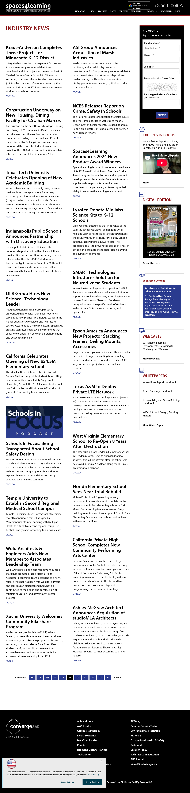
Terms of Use (113, 782)
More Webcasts (151, 358)
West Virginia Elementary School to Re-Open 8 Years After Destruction (99, 441)
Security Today (139, 749)
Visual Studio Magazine (144, 764)
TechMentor (84, 754)
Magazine (80, 11)
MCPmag (136, 735)
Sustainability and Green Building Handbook (161, 401)
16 (47, 677)
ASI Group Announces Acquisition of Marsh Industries (95, 52)
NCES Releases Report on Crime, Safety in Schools (98, 108)
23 (100, 677)
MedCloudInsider (87, 740)
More (177, 11)
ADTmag (135, 721)
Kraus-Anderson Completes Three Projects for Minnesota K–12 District (34, 52)
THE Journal (137, 759)
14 (32, 677)
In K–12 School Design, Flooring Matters (160, 414)
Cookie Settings (67, 782)
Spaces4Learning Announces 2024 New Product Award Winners (97, 156)
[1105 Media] (24, 753)
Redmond (136, 745)
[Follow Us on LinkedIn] (154, 5)
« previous (21, 677)
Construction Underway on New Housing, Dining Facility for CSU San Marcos (33, 115)
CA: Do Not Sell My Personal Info (137, 782)
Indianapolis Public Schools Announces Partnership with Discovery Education (33, 236)
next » (117, 677)
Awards (150, 11)
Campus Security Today (144, 726)
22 (92, 677)
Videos (113, 11)
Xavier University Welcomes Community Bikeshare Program (34, 621)
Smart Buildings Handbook (157, 391)
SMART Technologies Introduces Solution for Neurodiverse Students (96, 277)
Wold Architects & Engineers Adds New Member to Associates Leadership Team (28, 556)
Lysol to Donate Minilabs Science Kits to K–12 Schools (98, 215)
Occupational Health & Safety (147, 740)
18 (62, 677)
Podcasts (123, 11)
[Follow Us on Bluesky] (163, 5)
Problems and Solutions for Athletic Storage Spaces (160, 290)
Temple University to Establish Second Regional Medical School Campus (32, 503)
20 (77, 677)
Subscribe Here (151, 263)
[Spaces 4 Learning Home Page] (28, 7)
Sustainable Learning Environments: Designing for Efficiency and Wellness (158, 346)
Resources (136, 11)
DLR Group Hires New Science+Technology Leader (28, 298)
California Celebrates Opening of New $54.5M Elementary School (31, 361)
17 (54, 677)
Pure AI (81, 745)
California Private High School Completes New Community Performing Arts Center (97, 547)
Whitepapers (155, 375)
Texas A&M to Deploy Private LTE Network (94, 388)
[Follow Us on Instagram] (172, 5)
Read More (150, 314)
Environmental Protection (145, 730)
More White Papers (153, 425)
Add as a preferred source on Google (140, 6)
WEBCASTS (152, 336)
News (93, 11)
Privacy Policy (168, 78)
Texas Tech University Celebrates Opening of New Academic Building (34, 177)
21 (85, 677)
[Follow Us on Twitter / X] (158, 5)
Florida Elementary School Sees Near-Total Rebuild (99, 488)
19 (70, 677)
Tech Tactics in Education (145, 754)
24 (107, 677)
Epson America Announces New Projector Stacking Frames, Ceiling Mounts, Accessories (100, 338)
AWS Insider (84, 726)
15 (39, 677)
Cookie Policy (93, 774)
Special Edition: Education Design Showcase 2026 (161, 253)
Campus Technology (88, 730)
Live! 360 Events (86, 735)
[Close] (101, 761)
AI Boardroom (85, 721)
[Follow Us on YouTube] (176, 5)
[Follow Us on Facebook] (167, 5)
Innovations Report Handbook (159, 382)
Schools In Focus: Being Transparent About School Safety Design (32, 448)
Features (102, 11)
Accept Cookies (92, 782)
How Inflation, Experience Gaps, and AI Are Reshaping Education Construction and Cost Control (160, 144)
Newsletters (166, 11)
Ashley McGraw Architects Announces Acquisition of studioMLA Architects (99, 612)
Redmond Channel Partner (92, 749)
